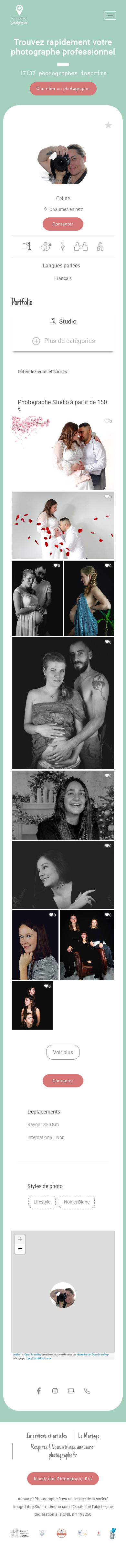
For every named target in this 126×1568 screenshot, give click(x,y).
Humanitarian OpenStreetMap (93, 1354)
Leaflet (16, 1354)
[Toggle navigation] (110, 15)
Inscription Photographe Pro (63, 1478)
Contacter (63, 224)
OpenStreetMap (33, 1354)
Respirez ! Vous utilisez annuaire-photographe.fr (63, 1451)
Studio (68, 321)
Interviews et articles (46, 1436)
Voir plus (63, 1052)
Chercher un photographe (63, 88)
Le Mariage (89, 1436)
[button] (63, 341)
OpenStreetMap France (39, 1358)
